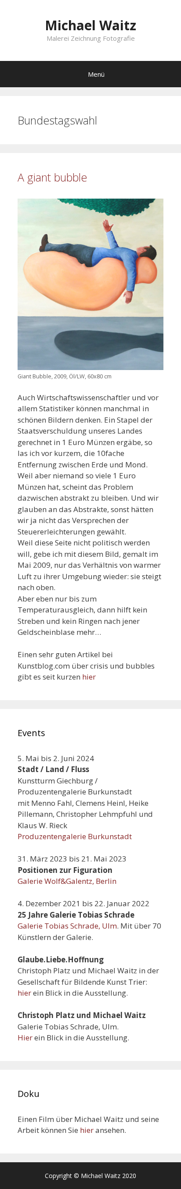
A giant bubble (52, 177)
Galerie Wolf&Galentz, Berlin (67, 881)
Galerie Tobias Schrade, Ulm (67, 926)
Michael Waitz (90, 25)
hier (89, 677)
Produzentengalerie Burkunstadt (75, 836)
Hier (25, 1037)
